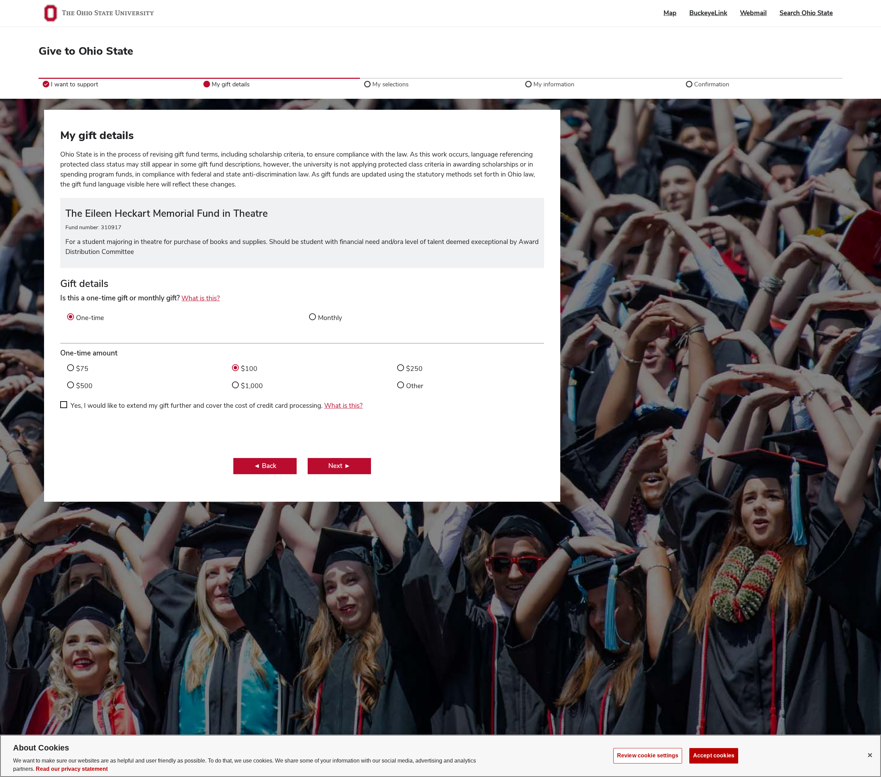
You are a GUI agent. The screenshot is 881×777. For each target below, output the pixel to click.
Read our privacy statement (72, 769)
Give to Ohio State (86, 51)
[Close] (870, 755)
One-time (90, 317)
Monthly (330, 317)
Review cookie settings (647, 755)
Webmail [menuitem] (753, 13)
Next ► (339, 465)
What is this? (200, 298)
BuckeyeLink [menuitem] (708, 13)
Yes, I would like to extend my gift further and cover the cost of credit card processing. (217, 405)
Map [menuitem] (670, 13)
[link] (119, 84)
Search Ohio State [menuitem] (806, 13)
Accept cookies (713, 755)
